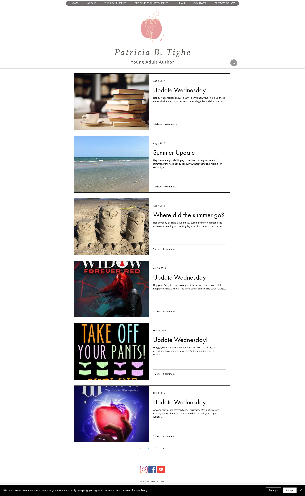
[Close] (301, 490)
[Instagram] (144, 469)
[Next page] (163, 448)
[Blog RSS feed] (233, 63)
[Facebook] (152, 469)
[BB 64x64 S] (161, 469)
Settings (273, 490)
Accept (290, 490)
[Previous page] (141, 448)
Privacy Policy (139, 490)
